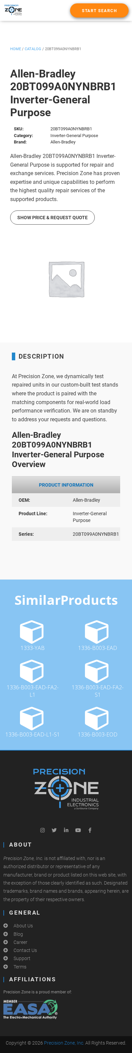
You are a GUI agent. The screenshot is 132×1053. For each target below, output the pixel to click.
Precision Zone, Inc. (64, 1043)
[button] (99, 10)
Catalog (33, 49)
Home (15, 49)
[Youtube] (78, 830)
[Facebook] (90, 830)
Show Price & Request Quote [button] (52, 217)
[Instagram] (42, 830)
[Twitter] (54, 830)
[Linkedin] (66, 830)
